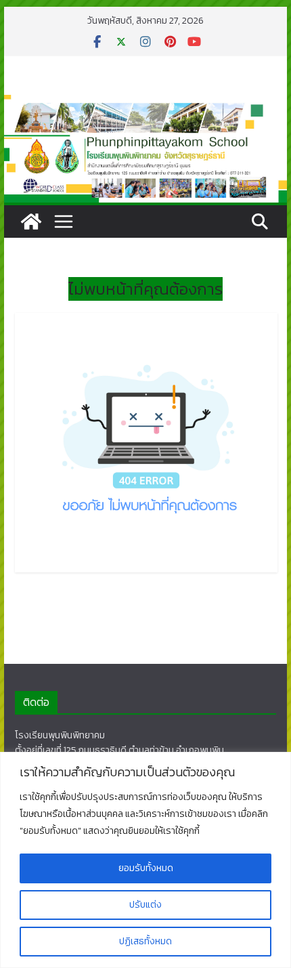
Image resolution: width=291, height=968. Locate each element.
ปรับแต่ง (145, 905)
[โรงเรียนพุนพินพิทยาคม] (31, 221)
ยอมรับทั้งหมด (145, 868)
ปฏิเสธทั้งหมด (145, 941)
